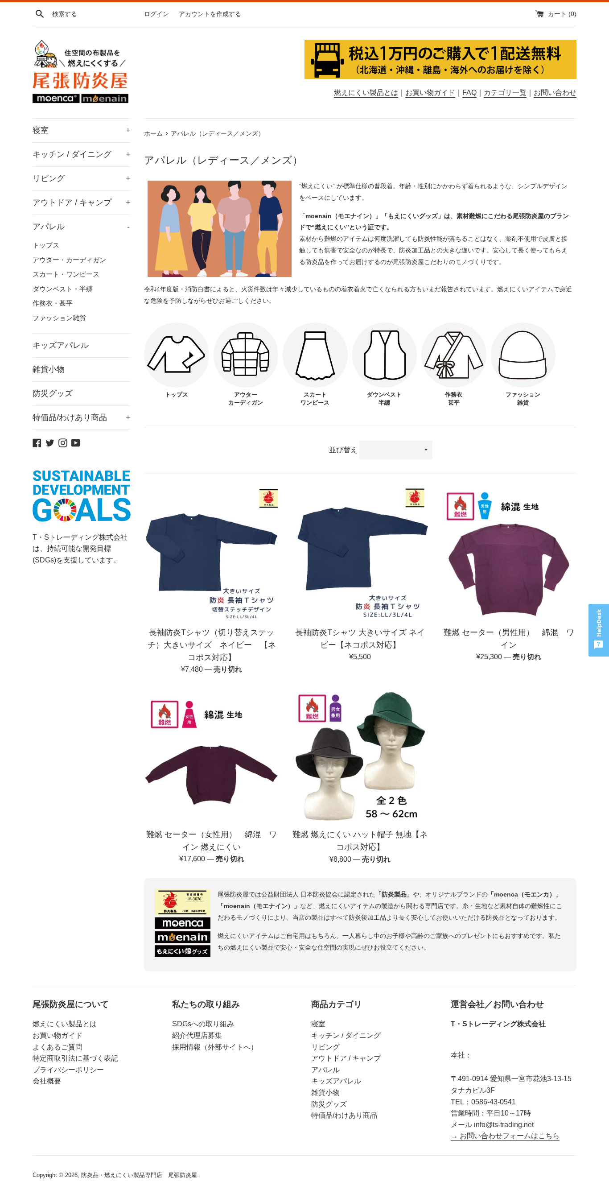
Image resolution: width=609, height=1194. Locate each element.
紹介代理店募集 (197, 1035)
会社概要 (47, 1081)
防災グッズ (53, 393)
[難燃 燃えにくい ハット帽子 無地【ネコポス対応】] (360, 756)
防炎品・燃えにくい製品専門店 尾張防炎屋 (139, 1175)
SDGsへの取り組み (203, 1024)
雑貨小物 (49, 369)
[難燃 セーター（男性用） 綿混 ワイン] (508, 554)
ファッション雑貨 (59, 318)
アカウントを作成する (210, 13)
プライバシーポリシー (68, 1070)
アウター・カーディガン (69, 260)
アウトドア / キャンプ (82, 202)
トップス (46, 245)
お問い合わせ (555, 92)
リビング (82, 178)
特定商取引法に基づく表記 (75, 1058)
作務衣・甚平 (53, 303)
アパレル (81, 226)
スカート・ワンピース (66, 274)
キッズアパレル (61, 345)
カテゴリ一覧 (505, 92)
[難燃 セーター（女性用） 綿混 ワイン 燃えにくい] (211, 756)
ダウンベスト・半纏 (63, 289)
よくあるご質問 (57, 1047)
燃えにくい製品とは (366, 92)
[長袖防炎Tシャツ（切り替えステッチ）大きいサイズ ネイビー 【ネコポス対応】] (211, 554)
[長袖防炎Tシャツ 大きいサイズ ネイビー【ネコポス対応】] (360, 554)
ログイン (156, 13)
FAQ (469, 92)
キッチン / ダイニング (82, 154)
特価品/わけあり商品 (82, 417)
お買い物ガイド (430, 92)
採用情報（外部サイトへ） (215, 1047)
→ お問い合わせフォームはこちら (505, 1136)
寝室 (82, 130)
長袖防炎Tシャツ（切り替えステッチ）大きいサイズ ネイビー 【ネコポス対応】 (212, 645)
